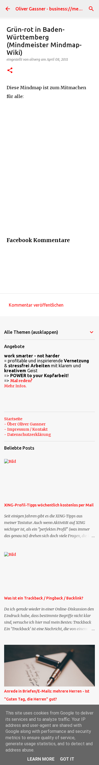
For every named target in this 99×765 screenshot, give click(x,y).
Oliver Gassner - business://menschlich (55, 8)
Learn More (40, 759)
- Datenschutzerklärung (27, 434)
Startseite (13, 418)
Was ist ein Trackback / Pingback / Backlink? (43, 598)
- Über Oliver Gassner (25, 424)
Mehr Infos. (15, 385)
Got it (67, 759)
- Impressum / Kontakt (26, 429)
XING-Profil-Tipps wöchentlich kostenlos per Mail (49, 505)
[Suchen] (91, 8)
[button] (10, 70)
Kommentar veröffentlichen (36, 304)
